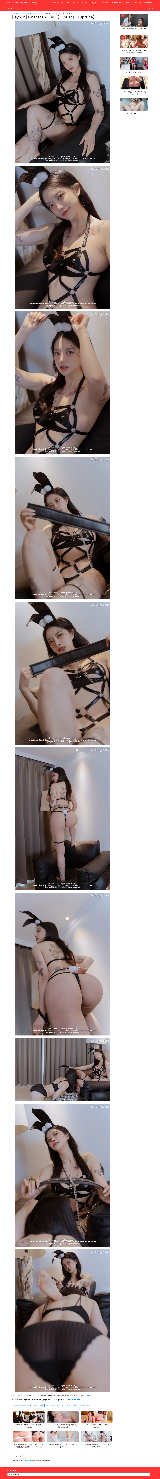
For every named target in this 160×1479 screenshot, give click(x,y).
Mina (47, 1405)
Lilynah (35, 1405)
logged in (28, 1460)
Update (69, 1405)
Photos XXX (70, 3)
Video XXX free (82, 3)
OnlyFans (94, 3)
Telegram (149, 8)
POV (63, 1405)
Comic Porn (148, 3)
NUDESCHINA (55, 1405)
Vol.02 (82, 1405)
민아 (87, 1405)
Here (88, 1395)
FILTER (23, 1405)
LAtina (29, 1405)
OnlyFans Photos (117, 3)
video (75, 1405)
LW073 (42, 1405)
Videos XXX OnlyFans (133, 3)
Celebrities (104, 3)
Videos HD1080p (57, 3)
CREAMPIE (16, 1405)
